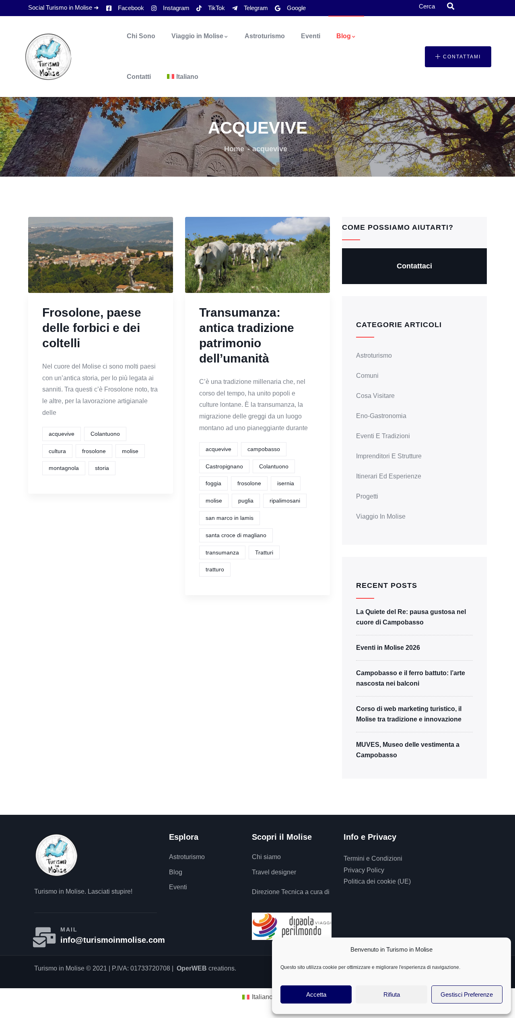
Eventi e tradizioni (383, 436)
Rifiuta (391, 994)
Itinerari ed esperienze (388, 476)
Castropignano (224, 466)
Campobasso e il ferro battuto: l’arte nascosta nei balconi (410, 678)
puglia (245, 500)
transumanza (222, 552)
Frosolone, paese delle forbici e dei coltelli (91, 328)
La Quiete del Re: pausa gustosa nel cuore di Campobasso (411, 617)
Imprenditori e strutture (389, 456)
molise (130, 451)
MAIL (69, 929)
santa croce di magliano (236, 535)
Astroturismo (265, 36)
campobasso (263, 449)
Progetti (367, 496)
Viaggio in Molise (197, 36)
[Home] (48, 57)
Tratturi (264, 552)
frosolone (94, 451)
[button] (458, 56)
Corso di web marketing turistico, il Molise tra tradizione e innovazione (408, 714)
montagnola (64, 468)
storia (102, 468)
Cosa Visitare (375, 395)
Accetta (316, 994)
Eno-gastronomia (381, 415)
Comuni (367, 375)
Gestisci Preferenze (467, 994)
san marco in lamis (229, 518)
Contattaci (414, 266)
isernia (285, 483)
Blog (343, 36)
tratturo (215, 569)
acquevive (61, 434)
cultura (57, 451)
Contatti (139, 76)
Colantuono (105, 434)
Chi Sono (141, 36)
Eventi (310, 36)
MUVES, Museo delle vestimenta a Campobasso (407, 749)
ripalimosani (285, 500)
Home (234, 149)
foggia (213, 483)
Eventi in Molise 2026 (388, 647)
